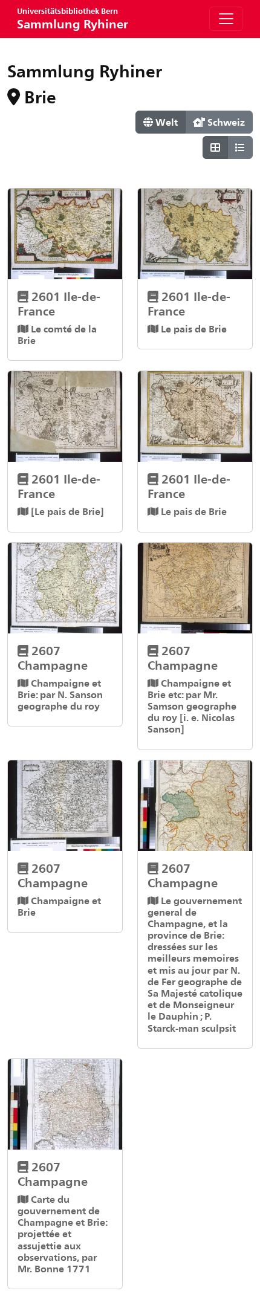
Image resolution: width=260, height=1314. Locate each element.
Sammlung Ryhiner (72, 18)
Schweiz (225, 121)
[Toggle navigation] (226, 19)
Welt (165, 121)
